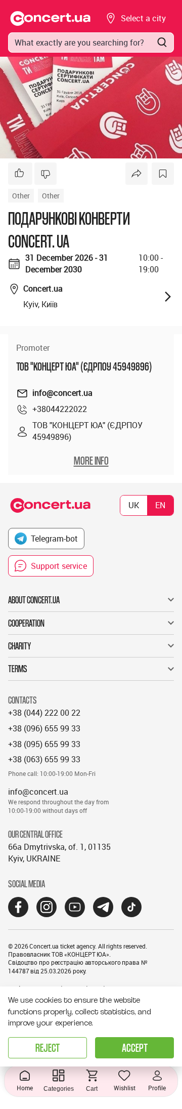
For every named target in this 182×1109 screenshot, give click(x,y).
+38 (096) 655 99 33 (44, 728)
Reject (47, 1047)
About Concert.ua (34, 600)
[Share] (136, 173)
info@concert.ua (62, 392)
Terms (17, 669)
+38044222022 (59, 409)
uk (133, 505)
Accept (135, 1047)
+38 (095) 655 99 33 (44, 744)
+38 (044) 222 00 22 (44, 712)
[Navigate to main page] (50, 18)
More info (91, 461)
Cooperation (26, 623)
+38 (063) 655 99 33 (44, 759)
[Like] (20, 173)
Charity (19, 646)
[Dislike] (45, 173)
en (160, 505)
